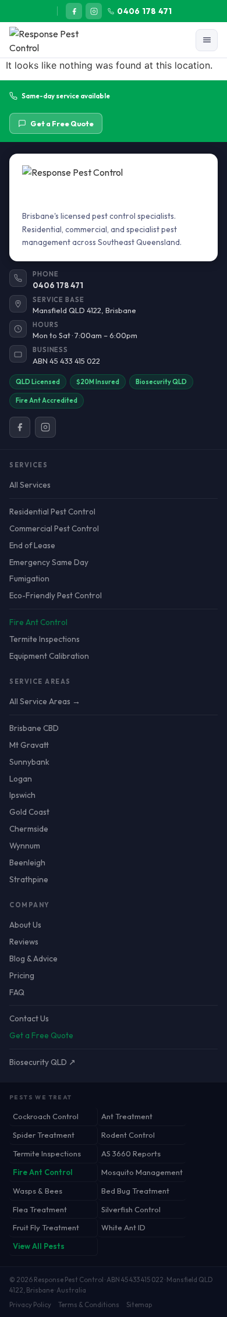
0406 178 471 (144, 11)
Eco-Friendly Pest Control (55, 595)
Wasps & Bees (37, 1190)
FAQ (16, 992)
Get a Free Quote (62, 123)
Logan (20, 778)
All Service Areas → (44, 701)
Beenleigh (27, 862)
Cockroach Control (46, 1116)
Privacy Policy (30, 1304)
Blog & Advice (33, 958)
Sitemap (139, 1304)
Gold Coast (29, 812)
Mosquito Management (142, 1172)
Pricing (21, 975)
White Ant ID (123, 1227)
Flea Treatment (40, 1209)
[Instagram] (94, 11)
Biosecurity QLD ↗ (42, 1062)
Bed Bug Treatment (135, 1190)
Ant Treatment (126, 1116)
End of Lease (32, 545)
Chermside (28, 828)
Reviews (23, 941)
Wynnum (24, 845)
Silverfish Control (131, 1209)
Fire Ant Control (38, 622)
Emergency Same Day (48, 562)
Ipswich (22, 795)
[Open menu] (207, 40)
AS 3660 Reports (131, 1153)
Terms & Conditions (88, 1304)
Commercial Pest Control (54, 528)
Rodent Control (128, 1134)
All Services (30, 485)
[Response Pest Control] (56, 40)
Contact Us (29, 1018)
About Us (25, 925)
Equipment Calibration (49, 656)
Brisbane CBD (34, 728)
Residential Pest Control (52, 511)
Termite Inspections (44, 639)
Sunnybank (29, 762)
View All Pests (39, 1246)
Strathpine (28, 879)
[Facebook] (74, 11)
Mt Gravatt (29, 745)
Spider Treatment (44, 1134)
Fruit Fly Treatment (46, 1227)
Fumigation (29, 578)
